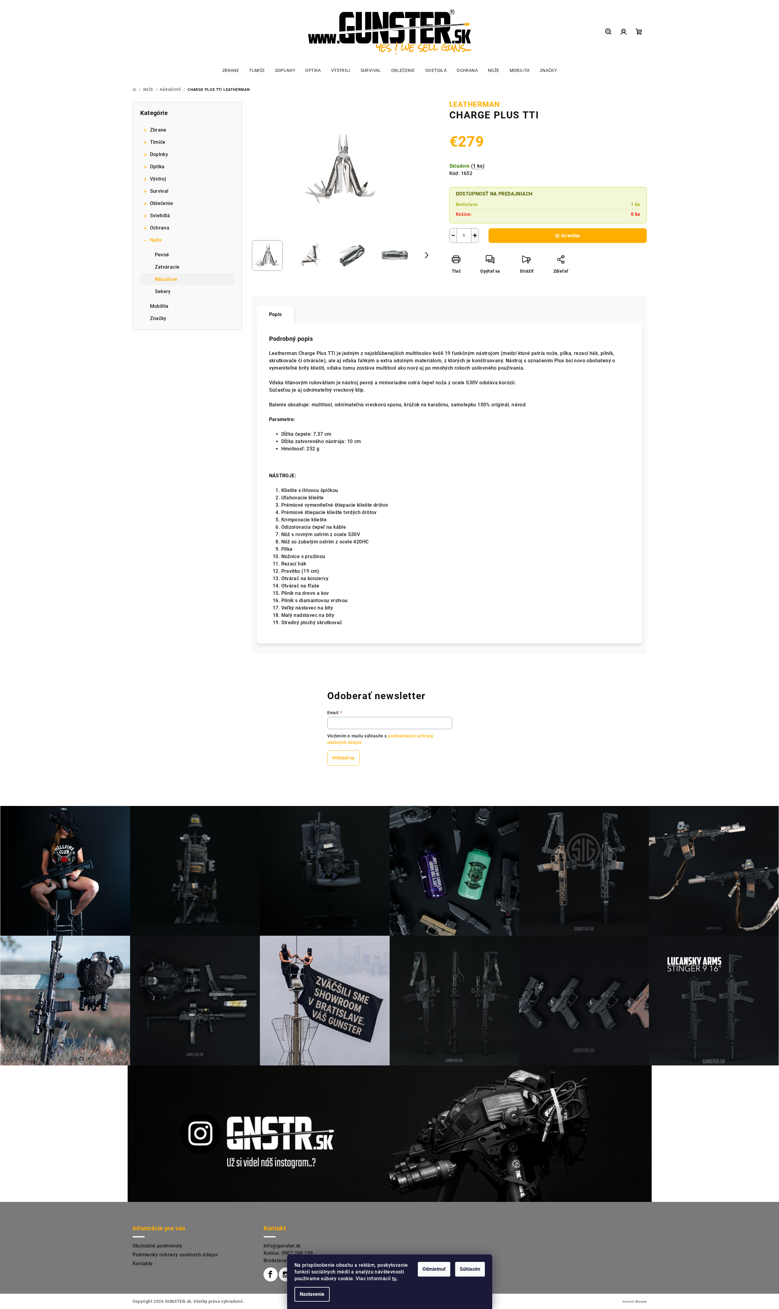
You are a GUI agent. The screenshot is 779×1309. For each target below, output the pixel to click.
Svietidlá (160, 215)
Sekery (163, 291)
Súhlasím (470, 1269)
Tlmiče (158, 142)
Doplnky (159, 154)
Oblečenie (161, 203)
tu (394, 1278)
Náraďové (166, 279)
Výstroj (158, 179)
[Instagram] (286, 1274)
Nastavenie (312, 1294)
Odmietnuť (434, 1269)
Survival (159, 191)
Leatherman (474, 104)
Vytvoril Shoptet (634, 1301)
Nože (156, 240)
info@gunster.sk (282, 1246)
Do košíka (570, 235)
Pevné (162, 255)
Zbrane (158, 130)
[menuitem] (230, 70)
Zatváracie (167, 267)
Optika (157, 167)
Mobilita (159, 306)
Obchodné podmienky (157, 1246)
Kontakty (143, 1263)
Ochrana (160, 228)
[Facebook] (271, 1274)
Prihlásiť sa (343, 757)
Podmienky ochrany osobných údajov (175, 1255)
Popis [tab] (275, 314)
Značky (158, 318)
